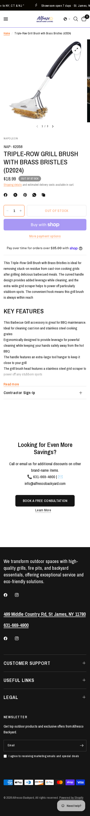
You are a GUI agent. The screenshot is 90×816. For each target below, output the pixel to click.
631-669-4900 (16, 625)
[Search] (76, 19)
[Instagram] (20, 595)
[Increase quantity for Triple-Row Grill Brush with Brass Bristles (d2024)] (20, 210)
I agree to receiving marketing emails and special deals (44, 756)
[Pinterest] (26, 195)
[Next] (53, 126)
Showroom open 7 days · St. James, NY (64, 5)
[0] (83, 19)
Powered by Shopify (71, 798)
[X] (16, 195)
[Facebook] (6, 195)
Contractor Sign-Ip (19, 392)
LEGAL (11, 697)
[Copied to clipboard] (44, 195)
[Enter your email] (81, 745)
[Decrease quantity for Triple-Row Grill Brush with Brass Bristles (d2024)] (7, 210)
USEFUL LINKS (19, 680)
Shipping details (13, 185)
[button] (67, 19)
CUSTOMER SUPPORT (27, 663)
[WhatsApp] (35, 195)
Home (7, 33)
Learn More (43, 510)
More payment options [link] (45, 236)
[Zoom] (76, 49)
